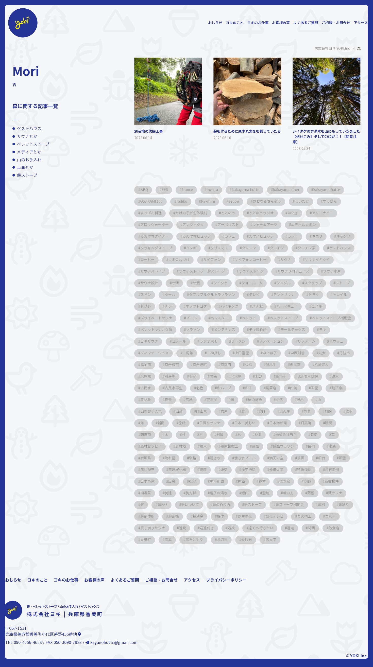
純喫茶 (145, 493)
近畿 (182, 528)
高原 (168, 540)
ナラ (168, 306)
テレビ (254, 295)
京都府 (226, 365)
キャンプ (343, 236)
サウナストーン (251, 271)
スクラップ (313, 283)
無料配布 (147, 470)
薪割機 (173, 516)
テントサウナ (284, 295)
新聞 (161, 423)
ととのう (228, 213)
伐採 (248, 365)
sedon (234, 201)
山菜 (178, 411)
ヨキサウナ (149, 341)
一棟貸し (214, 353)
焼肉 (203, 470)
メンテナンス (224, 330)
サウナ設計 (149, 283)
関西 (311, 528)
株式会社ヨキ (286, 435)
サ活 (175, 283)
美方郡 (190, 493)
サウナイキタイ (317, 260)
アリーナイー (322, 213)
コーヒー (147, 260)
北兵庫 (236, 376)
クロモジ (277, 248)
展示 (300, 400)
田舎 (171, 481)
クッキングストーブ (156, 248)
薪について (190, 505)
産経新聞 (332, 470)
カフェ (230, 236)
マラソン (193, 330)
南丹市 (281, 376)
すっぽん (330, 201)
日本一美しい (245, 423)
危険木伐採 (309, 376)
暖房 (328, 423)
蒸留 (310, 493)
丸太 (322, 353)
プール (191, 318)
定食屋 (211, 400)
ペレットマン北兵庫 (156, 330)
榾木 (203, 446)
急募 (307, 411)
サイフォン (212, 260)
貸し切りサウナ (152, 528)
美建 (168, 493)
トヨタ (313, 295)
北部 (258, 376)
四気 (293, 388)
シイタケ (220, 283)
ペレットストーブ (33, 144)
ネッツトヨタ (196, 306)
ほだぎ (292, 213)
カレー (292, 236)
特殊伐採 (304, 470)
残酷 (255, 446)
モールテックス (292, 330)
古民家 (145, 388)
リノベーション (271, 341)
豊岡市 (330, 516)
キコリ (317, 236)
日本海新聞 (278, 423)
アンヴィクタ (193, 225)
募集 (213, 376)
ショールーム (252, 283)
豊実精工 (304, 516)
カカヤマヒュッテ (196, 236)
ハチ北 (257, 306)
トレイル (340, 295)
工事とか (25, 167)
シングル (283, 283)
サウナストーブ (152, 271)
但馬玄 (295, 365)
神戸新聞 (217, 481)
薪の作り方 (221, 505)
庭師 (262, 411)
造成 (231, 528)
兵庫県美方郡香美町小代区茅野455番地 (41, 634)
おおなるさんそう (267, 201)
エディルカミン (303, 225)
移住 (262, 481)
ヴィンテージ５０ (154, 353)
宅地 (189, 400)
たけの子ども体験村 (191, 213)
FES (165, 190)
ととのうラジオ (261, 213)
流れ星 (170, 458)
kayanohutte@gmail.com (113, 642)
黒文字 (271, 540)
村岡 (220, 435)
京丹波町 (200, 365)
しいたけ (302, 201)
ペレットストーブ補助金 (331, 318)
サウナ (285, 260)
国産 (314, 388)
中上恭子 (270, 353)
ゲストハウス (29, 129)
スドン (145, 295)
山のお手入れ (29, 159)
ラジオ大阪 (208, 341)
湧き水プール (245, 458)
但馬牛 (271, 365)
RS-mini (208, 201)
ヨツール (179, 341)
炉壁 (342, 458)
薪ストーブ (27, 175)
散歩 (348, 411)
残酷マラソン (283, 446)
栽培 (313, 435)
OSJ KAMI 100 (151, 201)
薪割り (343, 505)
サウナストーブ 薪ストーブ (202, 271)
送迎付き (207, 528)
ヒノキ (316, 306)
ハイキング (229, 306)
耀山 (244, 493)
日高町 (306, 423)
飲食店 (334, 528)
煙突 (224, 470)
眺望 (192, 481)
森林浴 (180, 446)
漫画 (300, 458)
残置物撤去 (229, 446)
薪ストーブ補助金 (290, 505)
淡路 (192, 458)
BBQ (144, 190)
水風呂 (145, 458)
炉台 (321, 458)
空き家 (284, 481)
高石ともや (194, 540)
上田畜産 (242, 353)
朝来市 (145, 435)
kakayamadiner (286, 190)
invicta (212, 190)
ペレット (249, 318)
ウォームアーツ (264, 225)
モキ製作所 (258, 330)
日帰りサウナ (210, 423)
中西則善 (298, 353)
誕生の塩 (245, 516)
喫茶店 (271, 388)
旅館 (181, 423)
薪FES (162, 505)
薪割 (321, 505)
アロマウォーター (154, 225)
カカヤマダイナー (154, 236)
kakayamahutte (326, 190)
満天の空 (276, 458)
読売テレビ (274, 516)
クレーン (249, 248)
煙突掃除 (248, 470)
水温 (332, 446)
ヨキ (322, 330)
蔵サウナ (335, 493)
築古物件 (332, 481)
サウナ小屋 (332, 271)
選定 (290, 528)
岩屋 (224, 411)
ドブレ (145, 306)
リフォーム (306, 341)
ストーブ (343, 283)
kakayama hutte (245, 190)
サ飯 (196, 283)
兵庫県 (145, 376)
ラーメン (238, 341)
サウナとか (27, 136)
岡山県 (201, 411)
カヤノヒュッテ (261, 236)
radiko (181, 201)
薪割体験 (147, 516)
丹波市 (344, 353)
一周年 (187, 353)
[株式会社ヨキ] (23, 7)
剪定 (192, 376)
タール (170, 295)
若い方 (288, 493)
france (187, 190)
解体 (220, 516)
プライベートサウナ (156, 318)
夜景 (168, 400)
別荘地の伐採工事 (148, 131)
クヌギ (191, 248)
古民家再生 (173, 388)
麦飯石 (246, 540)
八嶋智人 (321, 365)
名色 (199, 388)
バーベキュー (287, 306)
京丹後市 (172, 365)
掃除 (328, 411)
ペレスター (219, 318)
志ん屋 (284, 411)
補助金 (198, 516)
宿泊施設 (255, 400)
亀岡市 (145, 365)
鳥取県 (222, 540)
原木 (335, 376)
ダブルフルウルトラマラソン (212, 295)
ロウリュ (336, 341)
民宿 (311, 446)
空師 (307, 481)
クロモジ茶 (306, 248)
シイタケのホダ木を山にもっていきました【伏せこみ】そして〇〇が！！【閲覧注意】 (326, 136)
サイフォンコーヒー (251, 260)
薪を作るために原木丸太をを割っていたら (247, 131)
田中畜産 (147, 481)
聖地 (265, 493)
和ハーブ (224, 388)
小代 (279, 400)
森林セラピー (151, 446)
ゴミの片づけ (179, 260)
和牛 (248, 388)
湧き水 (215, 458)
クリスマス (219, 248)
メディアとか (29, 152)
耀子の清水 (219, 493)
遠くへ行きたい (260, 528)
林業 (258, 435)
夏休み (145, 400)
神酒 (241, 481)
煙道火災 (276, 470)
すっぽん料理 (151, 213)
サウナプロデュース (293, 271)
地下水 (337, 388)
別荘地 (170, 376)
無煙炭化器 (177, 470)
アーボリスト (228, 225)
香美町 (145, 540)
